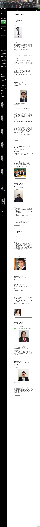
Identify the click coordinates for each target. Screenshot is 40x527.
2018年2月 (2, 133)
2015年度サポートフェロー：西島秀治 (23, 185)
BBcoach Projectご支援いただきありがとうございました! (3, 51)
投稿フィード (2, 213)
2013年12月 (2, 161)
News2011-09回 (3, 197)
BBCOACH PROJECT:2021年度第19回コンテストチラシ (3, 71)
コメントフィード (3, 214)
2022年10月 (2, 107)
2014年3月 (2, 158)
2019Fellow (2, 183)
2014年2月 (2, 159)
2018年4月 (2, 131)
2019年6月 (2, 121)
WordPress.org (2, 215)
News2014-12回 (3, 200)
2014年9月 (2, 153)
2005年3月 (2, 173)
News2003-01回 (3, 190)
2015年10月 (2, 146)
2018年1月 (2, 134)
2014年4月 (2, 157)
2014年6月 (2, 155)
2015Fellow (15, 82)
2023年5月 (2, 105)
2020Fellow (2, 184)
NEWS (24, 10)
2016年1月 (2, 143)
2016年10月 (2, 140)
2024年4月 (2, 101)
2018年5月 (2, 130)
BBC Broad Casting (3, 186)
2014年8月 (2, 154)
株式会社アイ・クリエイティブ (18, 328)
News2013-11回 (3, 199)
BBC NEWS (2, 187)
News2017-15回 (3, 203)
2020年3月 (2, 116)
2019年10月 (2, 120)
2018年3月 (2, 132)
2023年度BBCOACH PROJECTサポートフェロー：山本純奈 (3, 59)
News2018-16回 (3, 204)
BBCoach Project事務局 (32, 10)
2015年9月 (2, 147)
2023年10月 (2, 104)
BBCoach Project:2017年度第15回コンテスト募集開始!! (3, 80)
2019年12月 (2, 119)
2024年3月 (2, 102)
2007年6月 (2, 170)
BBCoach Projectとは (8, 10)
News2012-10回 (3, 198)
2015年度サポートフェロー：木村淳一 (23, 363)
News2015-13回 (21, 82)
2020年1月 (2, 118)
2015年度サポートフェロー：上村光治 (23, 231)
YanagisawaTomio (22, 149)
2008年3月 (2, 169)
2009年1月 (2, 168)
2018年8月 (2, 128)
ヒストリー (21, 10)
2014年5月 (2, 156)
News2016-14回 (3, 202)
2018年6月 (2, 129)
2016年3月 (2, 142)
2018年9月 (2, 127)
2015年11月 (2, 145)
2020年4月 (2, 115)
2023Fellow (2, 185)
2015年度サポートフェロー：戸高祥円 (23, 20)
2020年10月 (2, 113)
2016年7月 (2, 141)
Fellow (27, 10)
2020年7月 (2, 114)
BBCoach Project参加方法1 (15, 10)
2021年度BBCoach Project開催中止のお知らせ (3, 69)
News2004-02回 (3, 191)
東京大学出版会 (19, 103)
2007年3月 (2, 171)
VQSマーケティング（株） (17, 225)
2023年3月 (2, 106)
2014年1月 (2, 160)
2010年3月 (2, 167)
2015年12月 (2, 144)
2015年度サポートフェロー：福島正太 (23, 84)
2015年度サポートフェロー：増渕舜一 (23, 147)
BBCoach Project (3, 8)
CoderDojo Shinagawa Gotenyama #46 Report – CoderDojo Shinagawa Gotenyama (3, 96)
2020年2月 (2, 117)
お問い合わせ (37, 10)
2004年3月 (2, 174)
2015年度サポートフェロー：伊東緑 (23, 278)
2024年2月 (2, 103)
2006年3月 (2, 172)
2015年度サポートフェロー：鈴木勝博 (23, 324)
